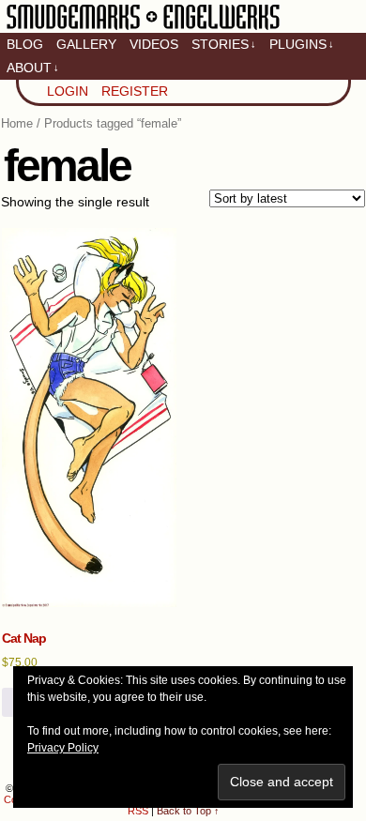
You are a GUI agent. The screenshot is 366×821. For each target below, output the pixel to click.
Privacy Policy (63, 747)
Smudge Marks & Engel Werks (143, 28)
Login (67, 91)
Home (17, 123)
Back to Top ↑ (188, 810)
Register (134, 91)
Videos (154, 44)
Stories (223, 44)
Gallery (86, 44)
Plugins (301, 44)
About (33, 67)
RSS (138, 810)
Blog (25, 44)
